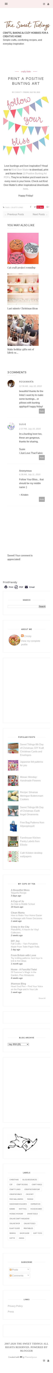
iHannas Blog (18, 983)
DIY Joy (15, 941)
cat (11, 1184)
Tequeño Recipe (18, 893)
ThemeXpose (31, 1357)
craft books (22, 1184)
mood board (36, 1209)
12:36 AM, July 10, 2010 (30, 386)
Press (11, 1311)
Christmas (14, 1180)
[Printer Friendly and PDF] (19, 589)
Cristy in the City (20, 927)
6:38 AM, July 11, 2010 (29, 474)
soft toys (37, 1233)
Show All (42, 998)
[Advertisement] (28, 65)
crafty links (26, 71)
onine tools (32, 1214)
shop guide (24, 1233)
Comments (17, 1275)
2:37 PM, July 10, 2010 (30, 429)
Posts (14, 1269)
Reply (42, 411)
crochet (30, 1194)
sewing (12, 1233)
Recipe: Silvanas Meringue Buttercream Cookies (31, 796)
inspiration (35, 1204)
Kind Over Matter (20, 169)
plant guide (14, 1228)
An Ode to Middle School (23, 904)
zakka (21, 1238)
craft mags (37, 1184)
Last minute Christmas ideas (22, 308)
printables (28, 1228)
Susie (22, 424)
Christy (18, 92)
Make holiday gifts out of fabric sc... (20, 351)
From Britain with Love (23, 955)
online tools (29, 1223)
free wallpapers (16, 1199)
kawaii (12, 1209)
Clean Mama (18, 912)
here (25, 189)
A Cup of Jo (17, 901)
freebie (30, 1199)
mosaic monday (16, 1214)
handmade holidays (18, 1204)
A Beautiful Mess (20, 890)
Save (41, 207)
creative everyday (32, 1189)
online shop (14, 1223)
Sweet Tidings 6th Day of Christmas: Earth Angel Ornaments (32, 811)
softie (12, 1238)
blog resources (30, 1180)
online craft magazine (19, 1218)
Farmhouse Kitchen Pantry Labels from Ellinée (30, 841)
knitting (22, 1209)
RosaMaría (26, 381)
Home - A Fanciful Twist (24, 969)
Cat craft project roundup (21, 267)
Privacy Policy (15, 1306)
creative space (15, 1194)
